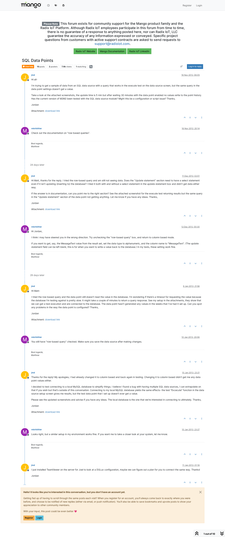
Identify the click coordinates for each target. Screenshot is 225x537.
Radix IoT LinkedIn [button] (139, 51)
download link (52, 110)
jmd (33, 75)
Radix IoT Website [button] (85, 51)
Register (29, 518)
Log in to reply (195, 66)
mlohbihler (36, 128)
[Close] (200, 492)
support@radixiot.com (112, 44)
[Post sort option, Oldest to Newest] (181, 66)
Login (39, 518)
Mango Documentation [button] (112, 51)
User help (29, 66)
